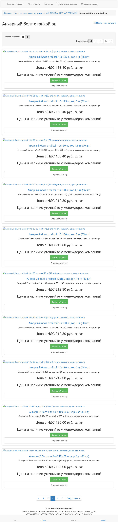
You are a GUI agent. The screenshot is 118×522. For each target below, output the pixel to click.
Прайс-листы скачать (67, 3)
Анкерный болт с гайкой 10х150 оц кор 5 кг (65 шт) (59, 234)
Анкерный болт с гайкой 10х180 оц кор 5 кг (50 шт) (59, 323)
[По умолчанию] (90, 41)
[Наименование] (95, 41)
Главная (8, 13)
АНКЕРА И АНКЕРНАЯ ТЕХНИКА (61, 13)
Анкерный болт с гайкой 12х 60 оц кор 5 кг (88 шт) (59, 412)
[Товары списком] (22, 37)
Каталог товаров (15, 3)
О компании (34, 3)
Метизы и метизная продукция (29, 13)
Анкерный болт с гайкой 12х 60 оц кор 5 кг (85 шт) (59, 456)
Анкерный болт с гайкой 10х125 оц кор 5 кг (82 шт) (59, 101)
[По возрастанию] (105, 41)
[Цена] (100, 41)
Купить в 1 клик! (59, 80)
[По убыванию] (110, 41)
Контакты (48, 3)
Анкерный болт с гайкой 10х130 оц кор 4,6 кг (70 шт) (59, 145)
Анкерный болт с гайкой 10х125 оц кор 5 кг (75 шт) (59, 57)
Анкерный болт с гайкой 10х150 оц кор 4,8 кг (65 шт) (59, 190)
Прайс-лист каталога (106, 22)
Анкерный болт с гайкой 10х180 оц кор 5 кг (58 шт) (59, 367)
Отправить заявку (89, 3)
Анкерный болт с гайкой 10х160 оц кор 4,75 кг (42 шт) (59, 278)
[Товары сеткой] (27, 37)
